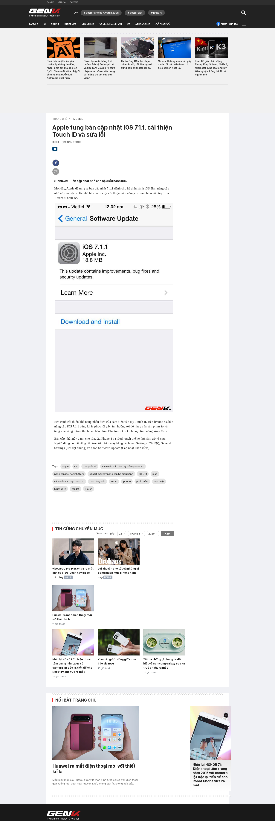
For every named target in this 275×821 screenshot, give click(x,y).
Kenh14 (61, 2)
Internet (71, 24)
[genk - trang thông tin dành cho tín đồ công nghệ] (64, 815)
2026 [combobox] (151, 533)
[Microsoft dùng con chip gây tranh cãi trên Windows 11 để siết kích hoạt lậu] (174, 47)
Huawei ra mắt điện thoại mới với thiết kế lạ (93, 768)
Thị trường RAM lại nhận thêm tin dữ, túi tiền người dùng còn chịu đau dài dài (136, 64)
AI (44, 24)
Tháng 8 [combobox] (135, 533)
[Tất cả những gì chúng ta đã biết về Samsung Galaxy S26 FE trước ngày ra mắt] (164, 642)
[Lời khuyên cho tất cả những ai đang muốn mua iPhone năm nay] (119, 551)
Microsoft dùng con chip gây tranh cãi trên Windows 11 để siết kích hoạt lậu (174, 64)
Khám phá (88, 24)
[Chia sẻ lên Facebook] (55, 163)
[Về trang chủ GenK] (45, 12)
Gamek (50, 2)
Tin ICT (55, 24)
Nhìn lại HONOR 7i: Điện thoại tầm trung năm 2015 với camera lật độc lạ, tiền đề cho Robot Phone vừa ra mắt (210, 774)
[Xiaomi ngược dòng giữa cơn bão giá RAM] (119, 642)
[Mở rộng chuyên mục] (243, 24)
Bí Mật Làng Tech (230, 24)
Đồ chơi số (162, 24)
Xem (167, 533)
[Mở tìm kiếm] (243, 12)
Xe (128, 24)
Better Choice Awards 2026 (102, 12)
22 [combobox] (120, 533)
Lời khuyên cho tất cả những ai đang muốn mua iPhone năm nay (118, 573)
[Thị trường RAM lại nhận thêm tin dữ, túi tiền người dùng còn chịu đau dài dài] (137, 47)
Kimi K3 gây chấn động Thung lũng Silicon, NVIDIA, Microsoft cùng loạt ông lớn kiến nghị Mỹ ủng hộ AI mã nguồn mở (211, 68)
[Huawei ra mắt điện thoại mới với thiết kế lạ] (73, 598)
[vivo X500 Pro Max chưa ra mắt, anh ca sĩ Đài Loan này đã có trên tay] (73, 551)
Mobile (33, 24)
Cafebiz (74, 2)
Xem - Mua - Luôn (111, 24)
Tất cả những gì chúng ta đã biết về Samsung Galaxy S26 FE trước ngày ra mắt (164, 663)
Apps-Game (142, 24)
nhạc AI (157, 12)
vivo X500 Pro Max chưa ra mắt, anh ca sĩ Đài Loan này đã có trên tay (73, 573)
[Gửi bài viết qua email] (55, 150)
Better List (136, 12)
